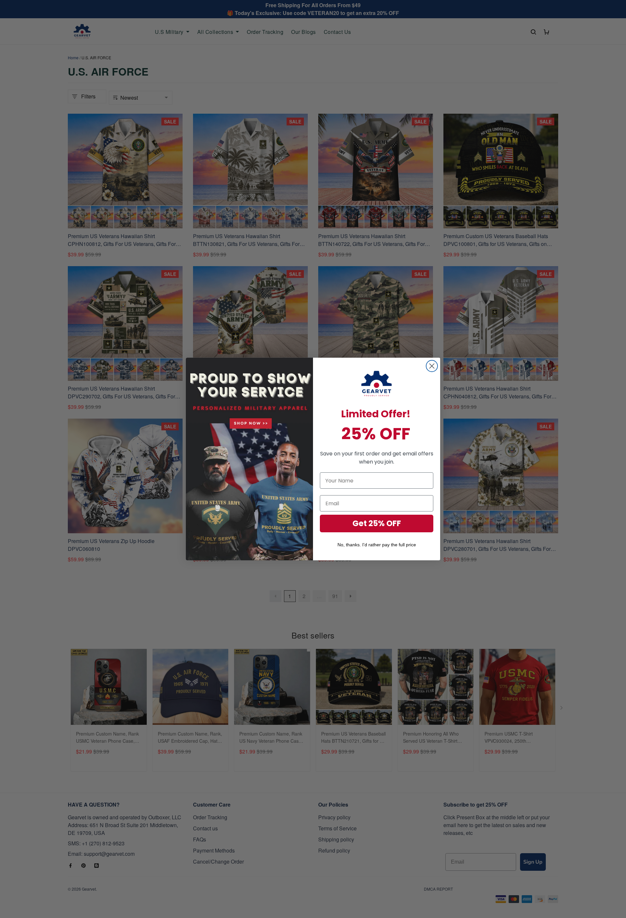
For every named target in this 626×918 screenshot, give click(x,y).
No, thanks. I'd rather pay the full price (376, 544)
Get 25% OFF (376, 523)
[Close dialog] (432, 366)
